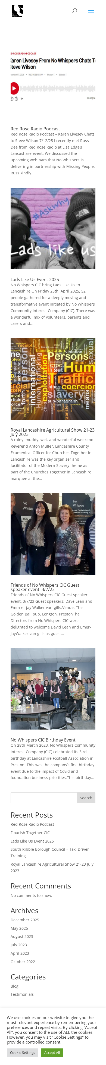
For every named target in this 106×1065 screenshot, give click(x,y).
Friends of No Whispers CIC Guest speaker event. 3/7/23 (45, 587)
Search (86, 797)
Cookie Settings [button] (22, 1052)
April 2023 (20, 953)
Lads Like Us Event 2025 (35, 279)
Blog (14, 986)
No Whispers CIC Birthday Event (43, 740)
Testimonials (22, 994)
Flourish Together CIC (30, 832)
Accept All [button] (52, 1052)
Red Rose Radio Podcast (35, 129)
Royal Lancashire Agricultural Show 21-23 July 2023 (53, 432)
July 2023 (19, 944)
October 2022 (23, 961)
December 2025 (25, 919)
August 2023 (22, 936)
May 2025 (19, 928)
